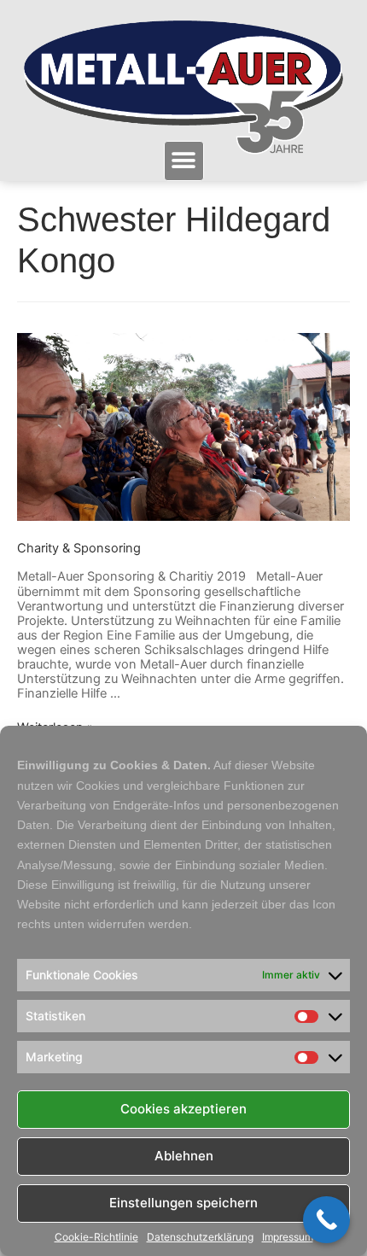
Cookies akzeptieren (183, 1109)
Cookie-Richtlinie (96, 1237)
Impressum (287, 1237)
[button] (184, 161)
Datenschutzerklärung (200, 1237)
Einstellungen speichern (183, 1203)
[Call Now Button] (326, 1219)
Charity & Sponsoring (79, 548)
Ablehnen (183, 1156)
